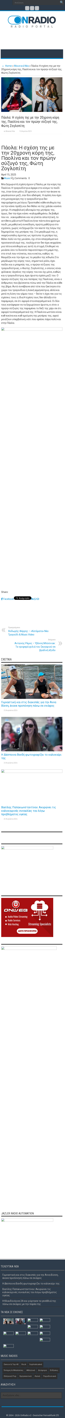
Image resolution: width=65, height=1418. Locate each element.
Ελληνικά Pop (10, 1376)
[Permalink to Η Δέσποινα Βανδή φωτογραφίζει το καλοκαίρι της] (31, 750)
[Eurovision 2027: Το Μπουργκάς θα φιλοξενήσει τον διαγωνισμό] (45, 1334)
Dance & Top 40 (11, 1364)
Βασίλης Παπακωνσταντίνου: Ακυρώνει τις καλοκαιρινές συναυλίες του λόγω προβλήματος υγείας (28, 811)
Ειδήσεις (54, 1370)
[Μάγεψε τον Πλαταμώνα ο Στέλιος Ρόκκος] (8, 1334)
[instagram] (37, 8)
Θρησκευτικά (25, 1376)
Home (8, 65)
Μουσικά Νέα (21, 65)
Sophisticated (35, 1364)
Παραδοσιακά (49, 1376)
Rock (23, 1364)
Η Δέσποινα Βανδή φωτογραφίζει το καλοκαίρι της (31, 1283)
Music (7, 178)
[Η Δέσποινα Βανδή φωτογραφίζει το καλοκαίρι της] (20, 1321)
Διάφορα (42, 1370)
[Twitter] (32, 8)
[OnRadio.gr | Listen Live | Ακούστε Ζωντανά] (32, 25)
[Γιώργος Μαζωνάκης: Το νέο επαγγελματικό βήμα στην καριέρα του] (8, 1347)
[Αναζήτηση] (61, 2)
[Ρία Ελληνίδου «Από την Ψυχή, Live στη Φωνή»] (33, 1328)
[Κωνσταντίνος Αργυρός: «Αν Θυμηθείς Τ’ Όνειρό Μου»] (20, 1334)
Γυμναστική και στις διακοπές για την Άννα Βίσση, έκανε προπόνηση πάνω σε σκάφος (28, 704)
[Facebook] (27, 8)
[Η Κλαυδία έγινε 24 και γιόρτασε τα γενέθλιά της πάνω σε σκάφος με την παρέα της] (45, 1321)
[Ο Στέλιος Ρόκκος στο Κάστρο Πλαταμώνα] (45, 1340)
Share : (5, 592)
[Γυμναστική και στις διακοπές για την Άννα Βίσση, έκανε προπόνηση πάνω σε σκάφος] (8, 1321)
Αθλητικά (31, 1370)
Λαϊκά (37, 1376)
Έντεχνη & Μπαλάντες (13, 1370)
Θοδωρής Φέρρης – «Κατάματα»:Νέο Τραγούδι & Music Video (28, 631)
